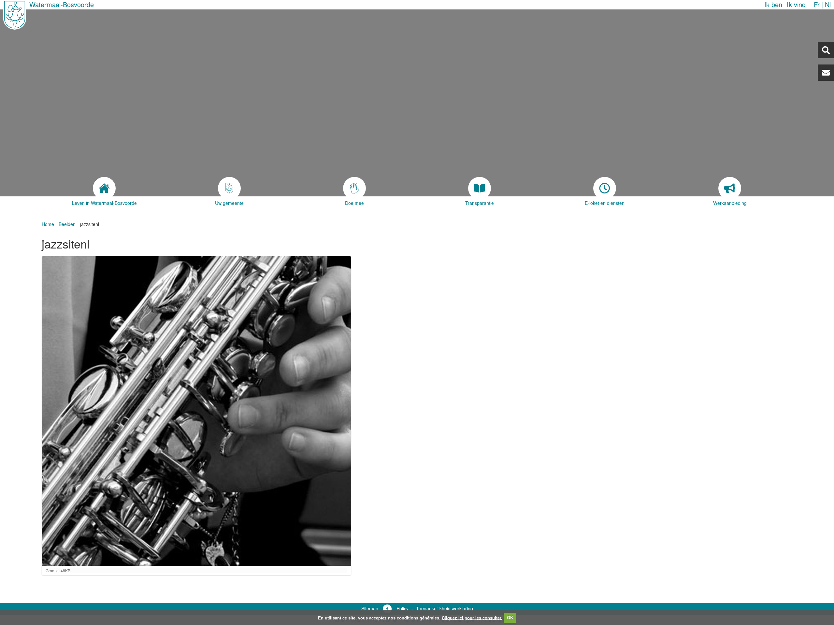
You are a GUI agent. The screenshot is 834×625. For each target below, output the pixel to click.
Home (48, 224)
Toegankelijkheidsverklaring (444, 608)
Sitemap (369, 608)
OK (510, 617)
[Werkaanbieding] (729, 188)
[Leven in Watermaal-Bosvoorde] (104, 188)
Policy (402, 608)
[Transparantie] (479, 188)
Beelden (67, 224)
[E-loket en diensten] (604, 188)
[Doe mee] (354, 188)
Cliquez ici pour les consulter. (472, 617)
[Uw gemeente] (229, 188)
